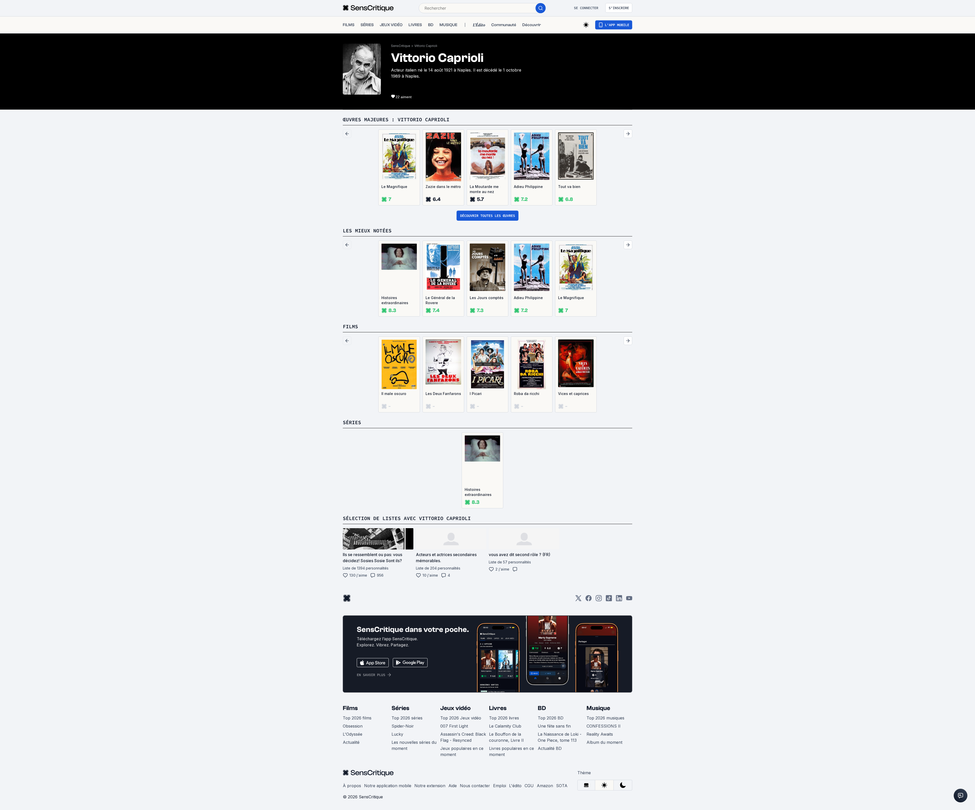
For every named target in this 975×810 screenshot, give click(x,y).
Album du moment (604, 742)
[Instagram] (599, 600)
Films (350, 708)
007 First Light (454, 726)
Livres (498, 708)
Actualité (351, 742)
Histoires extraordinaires (394, 300)
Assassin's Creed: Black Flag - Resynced (463, 737)
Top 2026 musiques (605, 717)
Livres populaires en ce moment (511, 751)
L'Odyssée (352, 734)
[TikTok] (609, 600)
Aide (452, 785)
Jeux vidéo (455, 708)
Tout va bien (569, 186)
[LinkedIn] (619, 600)
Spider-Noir (403, 726)
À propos (352, 785)
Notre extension (429, 785)
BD (542, 708)
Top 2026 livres (504, 717)
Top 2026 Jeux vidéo (460, 717)
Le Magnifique (394, 186)
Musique (598, 708)
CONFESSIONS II (604, 726)
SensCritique (400, 46)
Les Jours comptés (486, 298)
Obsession (353, 726)
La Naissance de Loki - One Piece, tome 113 (559, 737)
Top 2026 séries (407, 717)
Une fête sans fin (554, 726)
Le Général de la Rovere (440, 300)
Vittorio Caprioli (425, 46)
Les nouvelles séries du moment (414, 745)
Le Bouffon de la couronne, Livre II (506, 737)
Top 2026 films (357, 717)
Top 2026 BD (550, 717)
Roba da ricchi (526, 393)
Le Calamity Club (505, 726)
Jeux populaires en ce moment (461, 751)
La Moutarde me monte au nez (484, 189)
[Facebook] (589, 600)
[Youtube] (629, 600)
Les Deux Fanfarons (443, 393)
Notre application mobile (387, 785)
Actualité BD (550, 748)
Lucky (397, 734)
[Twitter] (578, 600)
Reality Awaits (600, 734)
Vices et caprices (573, 393)
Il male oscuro (393, 393)
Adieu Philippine (528, 186)
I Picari (476, 393)
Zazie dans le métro (443, 186)
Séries (400, 708)
